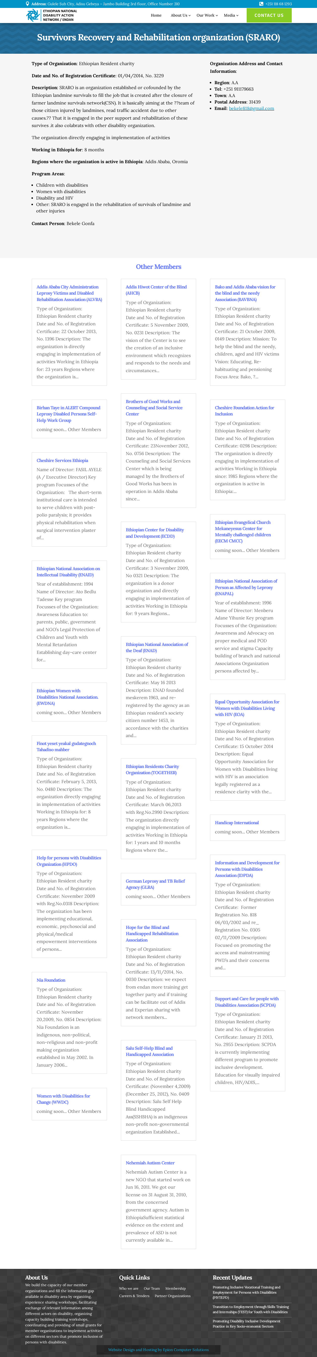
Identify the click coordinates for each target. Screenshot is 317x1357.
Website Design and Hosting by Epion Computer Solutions (158, 1349)
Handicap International (237, 822)
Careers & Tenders (134, 1296)
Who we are (128, 1288)
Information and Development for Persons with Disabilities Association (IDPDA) (247, 869)
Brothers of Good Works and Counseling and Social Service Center (154, 408)
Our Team (152, 1288)
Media (229, 15)
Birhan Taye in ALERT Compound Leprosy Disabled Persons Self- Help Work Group (68, 414)
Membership (175, 1288)
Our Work (205, 15)
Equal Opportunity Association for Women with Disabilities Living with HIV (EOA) (247, 708)
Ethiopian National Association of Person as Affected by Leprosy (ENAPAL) (246, 587)
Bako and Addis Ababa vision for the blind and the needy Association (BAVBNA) (245, 293)
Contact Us (269, 15)
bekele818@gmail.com (251, 108)
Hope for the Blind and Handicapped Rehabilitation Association (152, 933)
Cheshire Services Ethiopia (62, 460)
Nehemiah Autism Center (150, 1163)
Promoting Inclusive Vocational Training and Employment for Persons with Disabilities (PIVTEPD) (246, 1292)
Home (156, 15)
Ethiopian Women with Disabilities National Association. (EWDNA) (67, 697)
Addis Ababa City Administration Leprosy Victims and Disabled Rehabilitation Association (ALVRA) (69, 293)
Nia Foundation (51, 980)
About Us (179, 15)
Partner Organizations (172, 1296)
